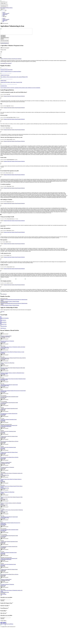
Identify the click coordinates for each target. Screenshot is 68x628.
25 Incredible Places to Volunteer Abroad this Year (8, 413)
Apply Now (2, 311)
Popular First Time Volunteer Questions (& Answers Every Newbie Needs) (13, 390)
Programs (4, 43)
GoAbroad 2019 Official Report (5, 426)
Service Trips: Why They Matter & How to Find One (9, 441)
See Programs (3, 35)
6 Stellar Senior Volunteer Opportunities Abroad (8, 419)
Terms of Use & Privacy (4, 623)
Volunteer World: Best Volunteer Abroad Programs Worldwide (10, 58)
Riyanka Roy (2, 352)
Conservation (15, 299)
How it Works (2, 7)
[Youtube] (3, 622)
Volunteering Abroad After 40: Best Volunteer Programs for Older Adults (12, 367)
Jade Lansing (2, 432)
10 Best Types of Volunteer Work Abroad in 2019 (8, 425)
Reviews (7, 43)
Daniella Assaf (2, 409)
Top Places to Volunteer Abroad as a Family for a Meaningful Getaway (12, 372)
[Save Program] (1, 47)
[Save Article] (1, 334)
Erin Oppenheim (3, 414)
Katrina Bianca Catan (4, 368)
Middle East (5, 14)
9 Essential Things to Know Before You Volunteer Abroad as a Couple (12, 351)
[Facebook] (0, 622)
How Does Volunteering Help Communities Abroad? (9, 396)
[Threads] (1, 622)
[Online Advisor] (1, 595)
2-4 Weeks (6, 301)
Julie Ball (2, 363)
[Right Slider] (3, 332)
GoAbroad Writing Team (4, 347)
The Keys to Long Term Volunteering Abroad (8, 431)
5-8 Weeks (2, 301)
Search (1, 43)
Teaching (25, 299)
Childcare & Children (20, 299)
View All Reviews (3, 294)
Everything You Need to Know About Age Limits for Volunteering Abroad (13, 378)
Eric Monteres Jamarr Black (5, 336)
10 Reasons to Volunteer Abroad (5, 335)
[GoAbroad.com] (2, 0)
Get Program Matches (8, 7)
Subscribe (2, 600)
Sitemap (11, 623)
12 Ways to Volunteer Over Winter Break (7, 362)
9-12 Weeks (10, 301)
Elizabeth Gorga (3, 437)
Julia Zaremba (2, 420)
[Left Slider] (1, 332)
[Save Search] (1, 23)
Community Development (4, 299)
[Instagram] (2, 622)
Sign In (2, 9)
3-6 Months (17, 301)
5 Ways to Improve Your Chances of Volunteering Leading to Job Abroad (12, 346)
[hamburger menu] (5, 10)
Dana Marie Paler (3, 391)
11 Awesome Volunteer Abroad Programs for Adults (9, 402)
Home (4, 12)
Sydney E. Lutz (3, 341)
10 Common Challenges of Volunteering (7, 467)
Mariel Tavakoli (3, 442)
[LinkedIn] (5, 622)
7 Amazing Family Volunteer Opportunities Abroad (9, 408)
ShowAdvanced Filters (5, 37)
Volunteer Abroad (5, 13)
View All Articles (3, 594)
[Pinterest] (4, 622)
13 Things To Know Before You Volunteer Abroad (8, 436)
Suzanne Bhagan (3, 403)
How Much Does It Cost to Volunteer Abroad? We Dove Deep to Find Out (13, 357)
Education (11, 299)
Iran (3, 15)
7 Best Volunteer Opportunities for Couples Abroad (9, 384)
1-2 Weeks (13, 301)
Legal (9, 623)
